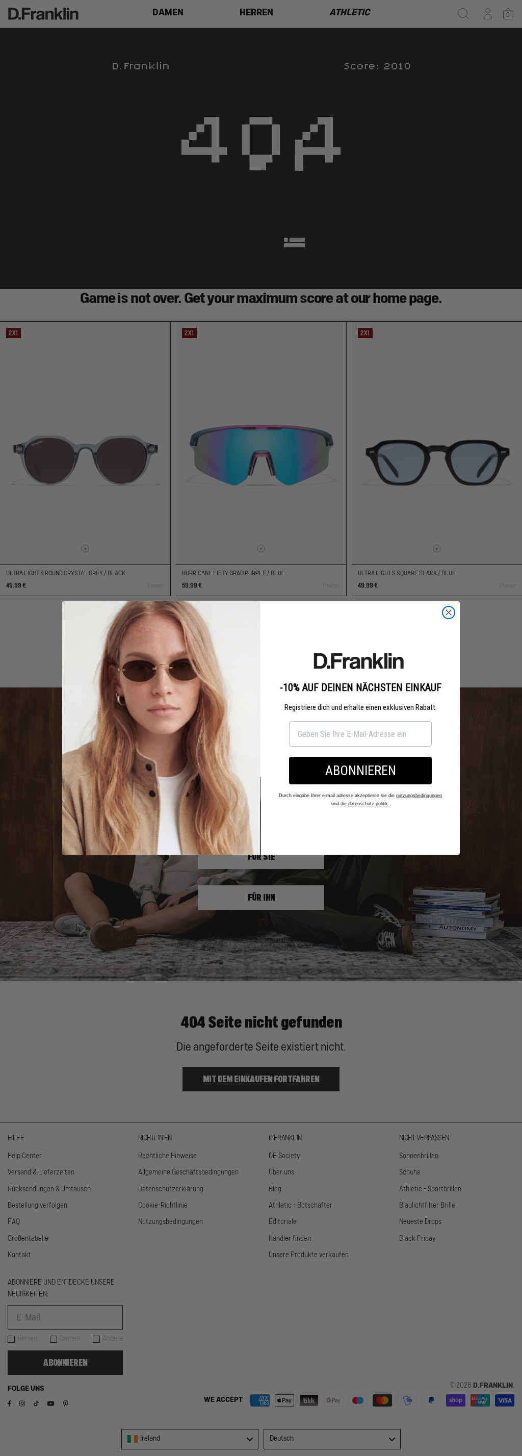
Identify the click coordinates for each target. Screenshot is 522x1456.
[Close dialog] (448, 612)
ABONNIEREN (360, 770)
